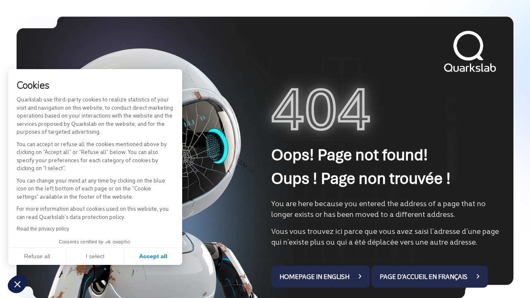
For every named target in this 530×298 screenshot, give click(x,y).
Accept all (153, 256)
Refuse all (37, 256)
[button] (17, 284)
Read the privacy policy (43, 229)
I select (95, 256)
